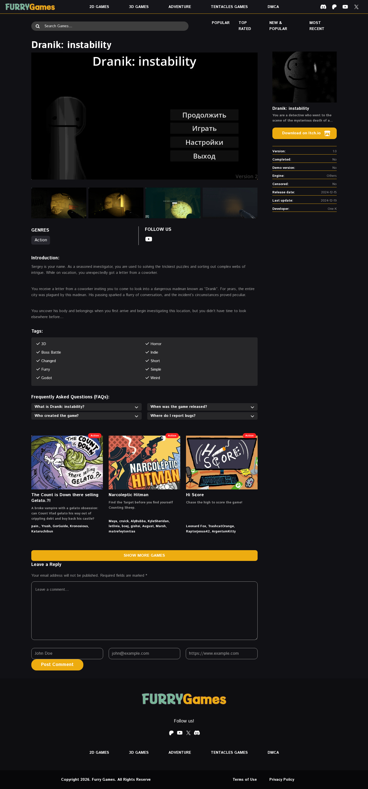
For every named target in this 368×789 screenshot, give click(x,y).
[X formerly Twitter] (356, 7)
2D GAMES (99, 7)
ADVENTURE (179, 7)
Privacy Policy (281, 779)
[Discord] (323, 7)
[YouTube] (345, 7)
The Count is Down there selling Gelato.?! (64, 498)
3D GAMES (139, 7)
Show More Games (144, 555)
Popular (221, 23)
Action (41, 240)
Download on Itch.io (301, 133)
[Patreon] (334, 7)
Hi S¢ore (195, 495)
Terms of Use (245, 779)
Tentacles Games (229, 7)
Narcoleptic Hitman (128, 495)
